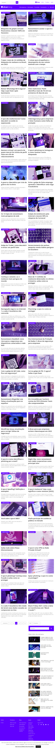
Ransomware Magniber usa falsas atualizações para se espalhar (12, 401)
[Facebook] (39, 724)
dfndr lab (12, 726)
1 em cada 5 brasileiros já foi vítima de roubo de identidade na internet (47, 677)
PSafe (2, 722)
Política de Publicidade (30, 739)
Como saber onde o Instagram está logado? (46, 684)
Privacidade (37, 7)
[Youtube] (46, 724)
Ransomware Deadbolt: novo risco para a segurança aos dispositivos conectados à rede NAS (13, 342)
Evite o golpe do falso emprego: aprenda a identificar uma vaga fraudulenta (41, 184)
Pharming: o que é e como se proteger (39, 310)
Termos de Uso (31, 733)
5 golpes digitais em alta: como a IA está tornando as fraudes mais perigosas (47, 639)
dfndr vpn (12, 724)
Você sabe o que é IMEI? (10, 518)
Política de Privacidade (31, 731)
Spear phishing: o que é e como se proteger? (40, 577)
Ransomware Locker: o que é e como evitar (40, 30)
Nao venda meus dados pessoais (31, 727)
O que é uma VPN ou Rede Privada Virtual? (38, 549)
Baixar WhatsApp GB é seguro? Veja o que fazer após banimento (13, 91)
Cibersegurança (22, 7)
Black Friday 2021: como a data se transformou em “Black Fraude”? (40, 608)
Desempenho (43, 7)
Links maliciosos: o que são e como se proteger (47, 661)
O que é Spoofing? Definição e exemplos (12, 490)
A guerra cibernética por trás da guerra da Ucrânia (14, 183)
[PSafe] (37, 2)
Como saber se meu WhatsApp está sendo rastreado (46, 646)
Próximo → (36, 623)
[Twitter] (41, 724)
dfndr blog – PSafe (6, 6)
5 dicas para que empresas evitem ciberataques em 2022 (40, 430)
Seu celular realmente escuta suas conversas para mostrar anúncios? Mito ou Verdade (46, 693)
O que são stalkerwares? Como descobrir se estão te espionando (13, 121)
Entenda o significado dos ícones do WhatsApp (47, 707)
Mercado (52, 7)
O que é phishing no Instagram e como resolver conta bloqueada (40, 152)
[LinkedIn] (48, 724)
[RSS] (43, 724)
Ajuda (52, 2)
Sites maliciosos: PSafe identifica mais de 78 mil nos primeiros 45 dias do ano (39, 91)
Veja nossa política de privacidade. (24, 746)
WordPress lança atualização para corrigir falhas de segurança (12, 431)
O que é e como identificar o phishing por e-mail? (12, 460)
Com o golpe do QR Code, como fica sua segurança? (13, 372)
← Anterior (5, 623)
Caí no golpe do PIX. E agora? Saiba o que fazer (39, 372)
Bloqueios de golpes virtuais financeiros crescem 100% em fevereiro (13, 31)
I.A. (48, 7)
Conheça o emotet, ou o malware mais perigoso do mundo (11, 279)
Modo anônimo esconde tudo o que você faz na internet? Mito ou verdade (47, 669)
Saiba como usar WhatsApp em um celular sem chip (47, 700)
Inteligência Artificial (21, 730)
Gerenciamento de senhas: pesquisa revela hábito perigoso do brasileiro (41, 247)
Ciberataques (30, 7)
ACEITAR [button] (38, 746)
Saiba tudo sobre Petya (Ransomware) (10, 549)
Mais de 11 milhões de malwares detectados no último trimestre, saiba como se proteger (41, 280)
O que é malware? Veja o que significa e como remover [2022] (41, 490)
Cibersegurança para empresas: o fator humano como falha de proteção (41, 121)
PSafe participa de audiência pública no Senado (39, 519)
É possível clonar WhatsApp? (45, 653)
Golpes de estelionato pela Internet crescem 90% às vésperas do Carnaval (38, 216)
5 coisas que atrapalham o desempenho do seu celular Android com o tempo (39, 62)
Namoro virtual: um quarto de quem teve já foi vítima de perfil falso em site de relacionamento (14, 153)
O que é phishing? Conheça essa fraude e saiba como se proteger (14, 578)
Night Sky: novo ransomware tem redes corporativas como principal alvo (39, 461)
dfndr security (13, 722)
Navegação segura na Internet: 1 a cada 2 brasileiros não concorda (13, 311)
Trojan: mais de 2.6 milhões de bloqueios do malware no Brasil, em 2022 (13, 62)
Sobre (42, 2)
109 (30, 623)
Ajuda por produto (30, 723)
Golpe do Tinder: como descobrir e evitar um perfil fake (14, 246)
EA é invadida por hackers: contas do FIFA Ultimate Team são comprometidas (40, 401)
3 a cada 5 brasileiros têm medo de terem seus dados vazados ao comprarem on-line (14, 608)
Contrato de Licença (31, 736)
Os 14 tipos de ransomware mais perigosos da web (12, 215)
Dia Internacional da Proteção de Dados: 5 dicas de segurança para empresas (40, 341)
